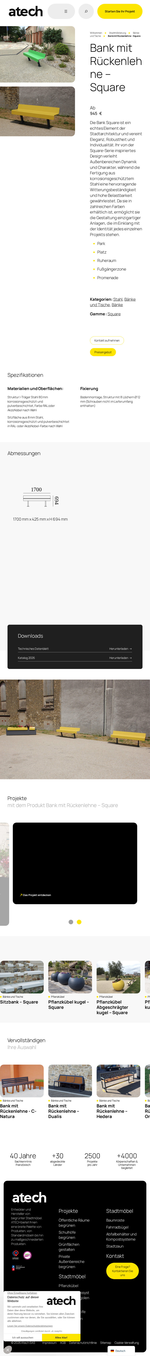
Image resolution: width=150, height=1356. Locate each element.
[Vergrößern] (70, 31)
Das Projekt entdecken (37, 895)
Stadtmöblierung (117, 32)
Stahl (118, 299)
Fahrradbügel (117, 1227)
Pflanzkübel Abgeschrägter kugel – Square (112, 1007)
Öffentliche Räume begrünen (74, 1223)
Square (114, 314)
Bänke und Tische (13, 996)
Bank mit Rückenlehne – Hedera (112, 1111)
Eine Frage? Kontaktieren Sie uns (122, 1271)
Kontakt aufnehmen (107, 340)
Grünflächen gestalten (69, 1247)
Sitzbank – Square (19, 1002)
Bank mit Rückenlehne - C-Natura (18, 1111)
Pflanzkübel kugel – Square (68, 1004)
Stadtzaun (115, 1246)
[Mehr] (65, 11)
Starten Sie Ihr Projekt (120, 11)
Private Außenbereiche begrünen (72, 1261)
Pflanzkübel (57, 996)
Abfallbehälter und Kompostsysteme (121, 1237)
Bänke (117, 304)
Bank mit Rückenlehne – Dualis (63, 1111)
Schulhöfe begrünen (67, 1235)
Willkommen (96, 32)
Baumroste (115, 1220)
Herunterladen (118, 649)
